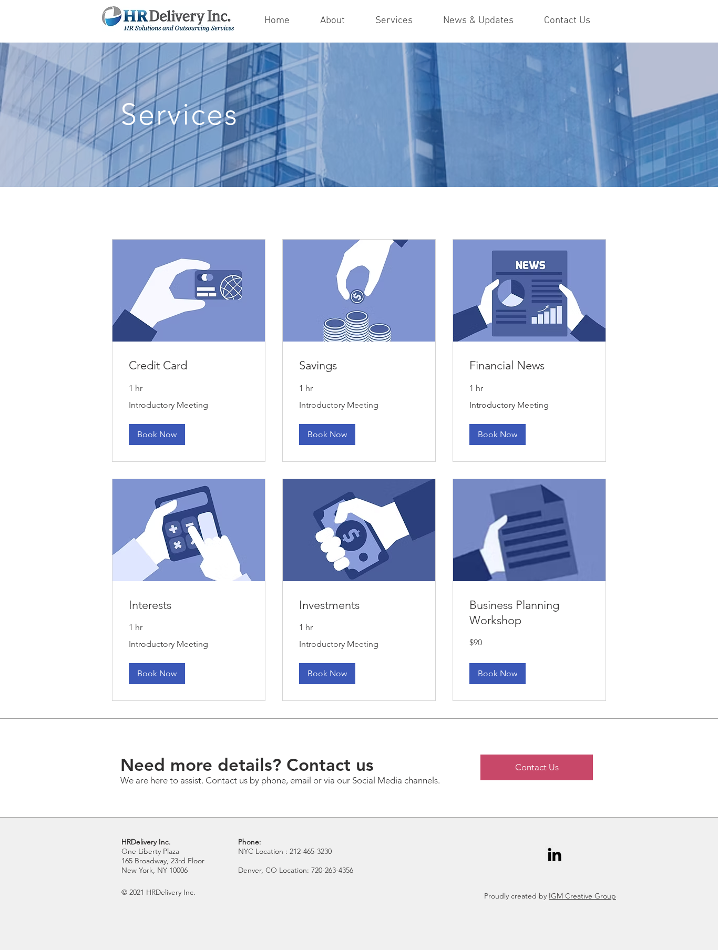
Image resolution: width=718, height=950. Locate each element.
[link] (189, 365)
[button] (157, 434)
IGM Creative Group (582, 896)
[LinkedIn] (554, 854)
